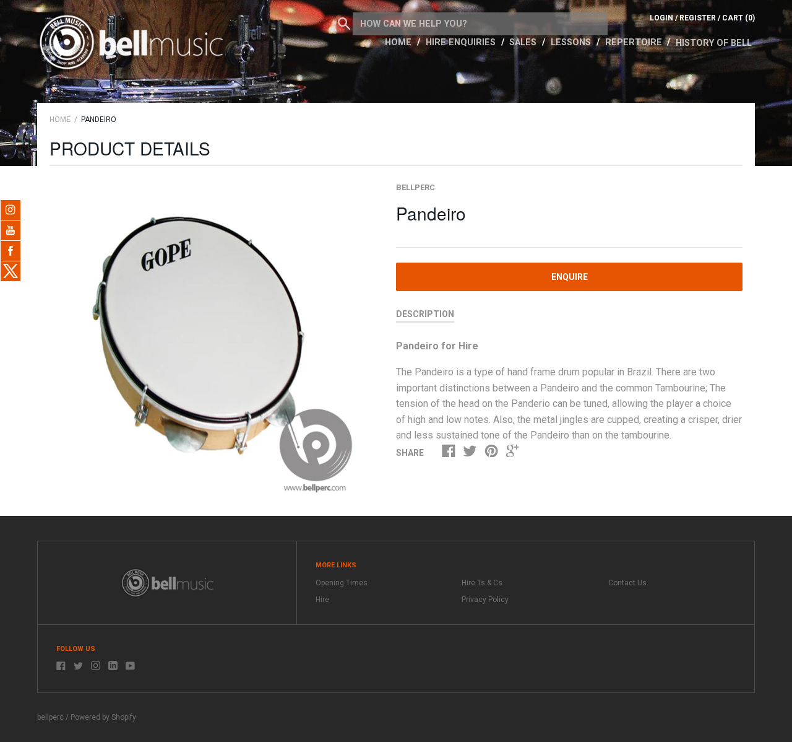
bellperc (415, 187)
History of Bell (714, 43)
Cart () (738, 18)
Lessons (572, 42)
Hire (322, 599)
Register (697, 18)
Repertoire (635, 42)
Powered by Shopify (103, 717)
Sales (524, 42)
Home (399, 42)
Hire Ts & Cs (482, 582)
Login (661, 18)
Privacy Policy (485, 599)
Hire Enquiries (462, 42)
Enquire (569, 277)
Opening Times (342, 582)
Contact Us (627, 582)
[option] (209, 340)
